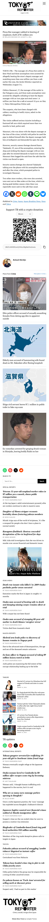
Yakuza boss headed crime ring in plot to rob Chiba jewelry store (23, 864)
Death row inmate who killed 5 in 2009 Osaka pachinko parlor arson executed (24, 586)
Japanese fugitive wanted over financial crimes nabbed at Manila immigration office (24, 811)
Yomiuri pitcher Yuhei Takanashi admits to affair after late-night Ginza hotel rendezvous (31, 706)
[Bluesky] (43, 194)
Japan (20, 201)
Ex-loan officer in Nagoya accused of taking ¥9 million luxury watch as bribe (24, 656)
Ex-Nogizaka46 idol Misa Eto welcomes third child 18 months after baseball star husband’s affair (31, 694)
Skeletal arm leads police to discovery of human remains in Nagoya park (21, 639)
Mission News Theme (18, 919)
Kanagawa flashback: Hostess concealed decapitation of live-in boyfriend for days (22, 533)
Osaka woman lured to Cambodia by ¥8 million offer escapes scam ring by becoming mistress (30, 728)
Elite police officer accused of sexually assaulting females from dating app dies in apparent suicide (24, 316)
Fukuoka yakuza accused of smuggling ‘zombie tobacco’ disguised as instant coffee (24, 850)
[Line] (37, 194)
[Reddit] (18, 194)
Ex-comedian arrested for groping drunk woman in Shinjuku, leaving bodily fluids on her (24, 450)
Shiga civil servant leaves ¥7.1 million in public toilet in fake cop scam (24, 406)
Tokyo (8, 204)
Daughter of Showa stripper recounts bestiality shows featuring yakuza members (23, 513)
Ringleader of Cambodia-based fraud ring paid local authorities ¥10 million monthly (24, 828)
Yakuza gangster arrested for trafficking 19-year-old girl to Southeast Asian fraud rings (23, 757)
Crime (15, 201)
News (43, 201)
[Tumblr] (31, 194)
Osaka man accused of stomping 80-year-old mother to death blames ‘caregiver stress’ (23, 620)
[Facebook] (6, 194)
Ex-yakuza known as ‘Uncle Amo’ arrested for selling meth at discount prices (24, 881)
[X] (12, 194)
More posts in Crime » (40, 274)
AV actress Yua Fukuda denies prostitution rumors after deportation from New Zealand (30, 717)
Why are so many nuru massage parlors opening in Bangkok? (21, 794)
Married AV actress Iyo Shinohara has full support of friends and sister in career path (31, 683)
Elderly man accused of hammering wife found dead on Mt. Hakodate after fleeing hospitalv (23, 361)
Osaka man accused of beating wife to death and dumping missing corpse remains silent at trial (24, 605)
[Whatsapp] (24, 194)
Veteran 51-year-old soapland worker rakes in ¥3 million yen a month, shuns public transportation (24, 494)
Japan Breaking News (32, 201)
